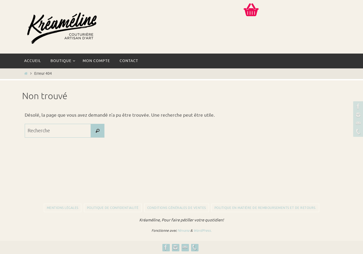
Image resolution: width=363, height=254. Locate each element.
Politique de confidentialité (113, 208)
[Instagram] (357, 115)
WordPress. (202, 230)
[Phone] (357, 132)
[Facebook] (357, 106)
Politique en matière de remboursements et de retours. (265, 208)
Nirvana (183, 230)
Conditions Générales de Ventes (176, 208)
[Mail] (357, 123)
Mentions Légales (62, 208)
